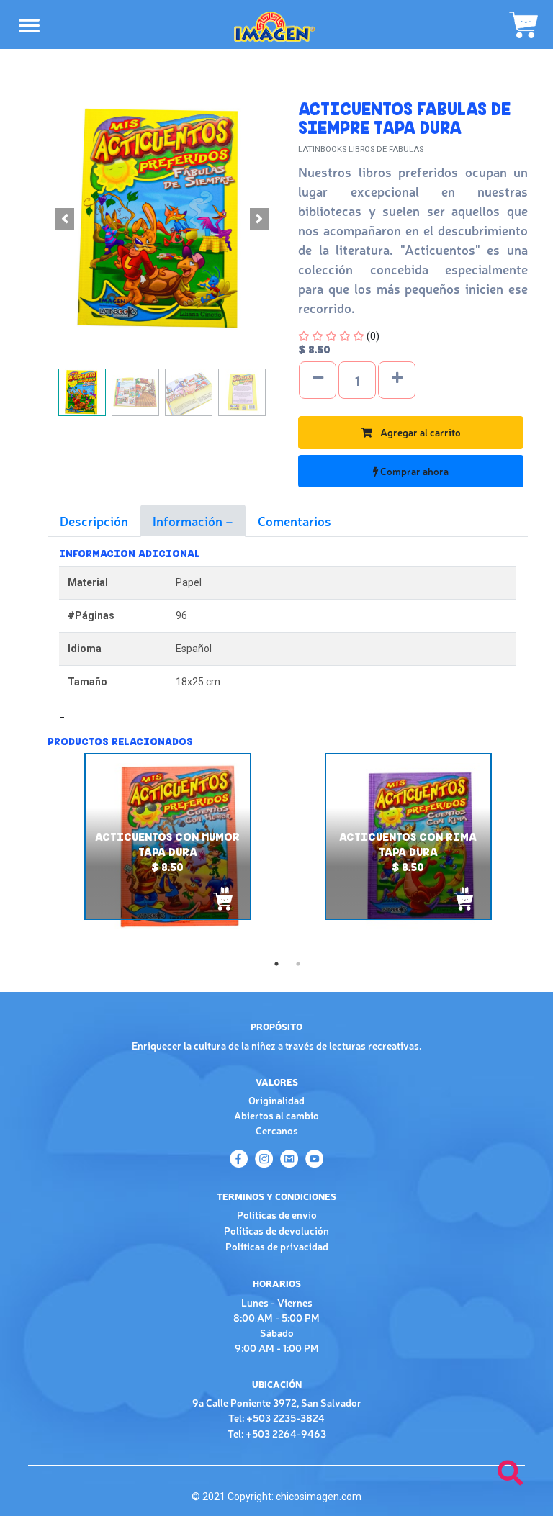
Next (538, 791)
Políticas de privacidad (276, 1246)
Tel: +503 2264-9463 (277, 1433)
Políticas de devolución (276, 1230)
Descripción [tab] (94, 520)
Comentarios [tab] (294, 520)
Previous (37, 853)
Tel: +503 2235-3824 (276, 1417)
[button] (65, 219)
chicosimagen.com (318, 1496)
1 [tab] (276, 964)
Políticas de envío (277, 1214)
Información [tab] (189, 520)
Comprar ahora (413, 470)
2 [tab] (298, 964)
